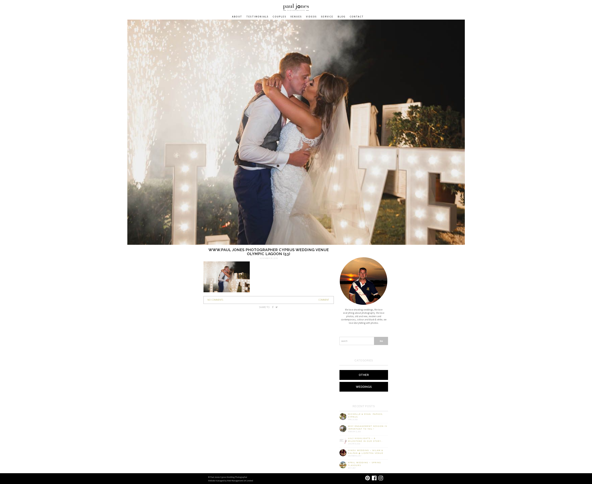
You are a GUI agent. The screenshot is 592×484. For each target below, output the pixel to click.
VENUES (296, 16)
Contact (357, 16)
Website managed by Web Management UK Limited (230, 480)
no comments (215, 299)
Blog (342, 16)
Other (364, 374)
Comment (323, 299)
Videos (311, 16)
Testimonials (257, 16)
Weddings (364, 386)
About (237, 16)
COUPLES (279, 16)
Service (327, 16)
